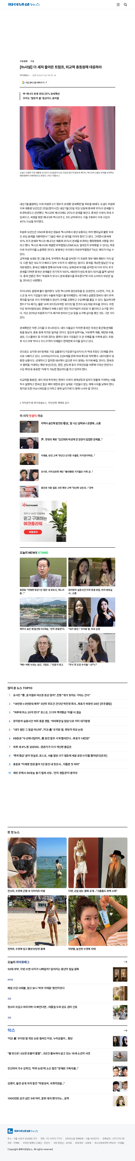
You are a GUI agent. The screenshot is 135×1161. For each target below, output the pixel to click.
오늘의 (18, 962)
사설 (32, 61)
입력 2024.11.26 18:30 (42, 75)
